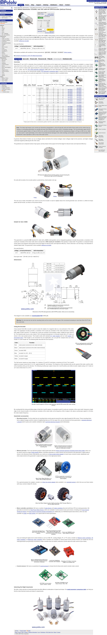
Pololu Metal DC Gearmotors (21, 7)
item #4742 (70, 93)
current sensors (44, 566)
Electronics (3, 36)
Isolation (3, 44)
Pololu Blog (4, 86)
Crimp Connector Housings (102, 147)
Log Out (97, 0)
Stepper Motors (5, 70)
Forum (19, 632)
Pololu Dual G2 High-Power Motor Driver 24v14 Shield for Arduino (102, 85)
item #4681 (70, 109)
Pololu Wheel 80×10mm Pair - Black (102, 57)
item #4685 (70, 116)
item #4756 (79, 100)
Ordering (45, 4)
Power (3, 48)
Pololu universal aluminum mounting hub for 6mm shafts (70, 450)
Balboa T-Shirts (5, 78)
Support (26, 632)
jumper (69, 336)
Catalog (21, 4)
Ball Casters (4, 59)
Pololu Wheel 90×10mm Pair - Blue (102, 61)
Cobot (3, 29)
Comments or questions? (5, 12)
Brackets (4, 60)
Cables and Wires (5, 38)
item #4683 (70, 112)
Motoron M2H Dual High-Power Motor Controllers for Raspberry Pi (103, 118)
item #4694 (79, 114)
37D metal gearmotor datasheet (36, 69)
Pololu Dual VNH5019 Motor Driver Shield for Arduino (102, 80)
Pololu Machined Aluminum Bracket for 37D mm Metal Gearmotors (102, 24)
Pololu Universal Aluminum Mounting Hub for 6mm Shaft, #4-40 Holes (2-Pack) (102, 34)
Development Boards (6, 43)
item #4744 (70, 97)
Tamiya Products (5, 71)
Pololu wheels (35, 452)
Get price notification (49, 32)
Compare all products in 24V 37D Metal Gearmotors (28, 55)
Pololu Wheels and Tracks (103, 106)
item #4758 (79, 91)
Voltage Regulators (6, 56)
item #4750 (79, 88)
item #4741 (70, 92)
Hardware (4, 63)
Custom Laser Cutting (6, 16)
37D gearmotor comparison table (49, 71)
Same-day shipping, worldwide (100, 3)
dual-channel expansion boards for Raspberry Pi (41, 511)
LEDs (3, 45)
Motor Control (4, 47)
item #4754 (79, 97)
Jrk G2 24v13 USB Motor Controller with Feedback (103, 88)
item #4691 (79, 109)
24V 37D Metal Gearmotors (50, 7)
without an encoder (24, 41)
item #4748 (70, 91)
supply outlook (51, 14)
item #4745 (70, 99)
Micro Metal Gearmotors (101, 143)
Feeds (29, 630)
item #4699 (79, 108)
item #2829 (70, 102)
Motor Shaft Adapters (6, 67)
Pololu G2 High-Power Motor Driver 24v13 (102, 72)
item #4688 (70, 106)
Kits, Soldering (5, 33)
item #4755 (79, 99)
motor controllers (58, 508)
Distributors (43, 632)
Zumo (3, 32)
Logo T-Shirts (4, 80)
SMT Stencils (5, 17)
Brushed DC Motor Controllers (102, 109)
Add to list (51, 31)
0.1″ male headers (55, 336)
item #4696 (79, 117)
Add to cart (50, 29)
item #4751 (79, 92)
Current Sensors (102, 132)
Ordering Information (32, 632)
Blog (23, 632)
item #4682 (70, 111)
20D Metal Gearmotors (101, 140)
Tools (3, 72)
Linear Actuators (5, 64)
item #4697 (79, 119)
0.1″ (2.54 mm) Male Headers (102, 150)
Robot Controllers (102, 129)
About (55, 632)
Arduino (3, 37)
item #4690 (79, 105)
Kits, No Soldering (5, 34)
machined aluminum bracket (52, 422)
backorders (40, 31)
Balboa (3, 28)
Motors (3, 66)
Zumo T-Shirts (5, 79)
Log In (88, 0)
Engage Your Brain (6, 87)
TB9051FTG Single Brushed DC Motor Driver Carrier (102, 65)
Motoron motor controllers (84, 537)
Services (2, 14)
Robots (2, 25)
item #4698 (79, 106)
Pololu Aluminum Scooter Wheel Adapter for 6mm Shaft (102, 45)
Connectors (4, 41)
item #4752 (79, 93)
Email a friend (23, 630)
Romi (3, 30)
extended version (71, 482)
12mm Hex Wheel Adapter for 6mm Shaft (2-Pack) (102, 49)
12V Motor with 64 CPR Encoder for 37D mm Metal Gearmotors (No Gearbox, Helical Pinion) (102, 12)
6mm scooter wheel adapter (56, 454)
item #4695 (79, 116)
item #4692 (79, 111)
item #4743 (70, 95)
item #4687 (70, 119)
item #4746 (70, 100)
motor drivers (48, 508)
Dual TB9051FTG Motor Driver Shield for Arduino (102, 76)
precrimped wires (18, 337)
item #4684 (70, 114)
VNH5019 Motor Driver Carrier (102, 69)
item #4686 (70, 117)
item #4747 (70, 89)
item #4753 (79, 95)
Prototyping (4, 49)
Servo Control (5, 55)
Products (2, 20)
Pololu (42, 14)
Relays (3, 52)
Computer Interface (6, 40)
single (25, 513)
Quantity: (40, 29)
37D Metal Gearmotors (36, 7)
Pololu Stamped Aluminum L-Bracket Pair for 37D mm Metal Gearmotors (102, 29)
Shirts (1, 76)
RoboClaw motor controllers (35, 539)
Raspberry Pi (4, 51)
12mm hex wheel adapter (48, 482)
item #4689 (70, 108)
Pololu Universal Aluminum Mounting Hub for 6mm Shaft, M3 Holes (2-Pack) (102, 40)
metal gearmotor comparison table (76, 589)
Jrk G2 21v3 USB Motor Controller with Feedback (102, 92)
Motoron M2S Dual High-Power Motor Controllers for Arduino (103, 113)
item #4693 (79, 112)
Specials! (2, 23)
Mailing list (4, 85)
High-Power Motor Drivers (37, 510)
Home (16, 632)
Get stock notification (49, 15)
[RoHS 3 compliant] (40, 18)
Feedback (3, 10)
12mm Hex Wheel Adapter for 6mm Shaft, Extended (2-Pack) (102, 53)
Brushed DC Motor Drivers (102, 126)
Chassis (3, 61)
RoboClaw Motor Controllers (102, 122)
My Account (92, 0)
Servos (3, 68)
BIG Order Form (49, 632)
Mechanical (3, 57)
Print (17, 630)
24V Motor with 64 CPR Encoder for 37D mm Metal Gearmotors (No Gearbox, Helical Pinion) (102, 18)
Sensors (3, 53)
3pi (2, 26)
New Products (3, 22)
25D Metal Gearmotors (101, 136)
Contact (58, 632)
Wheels (3, 75)
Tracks (3, 74)
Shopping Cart (102, 0)
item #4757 (79, 89)
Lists (39, 632)
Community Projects (6, 89)
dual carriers (32, 513)
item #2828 (79, 102)
